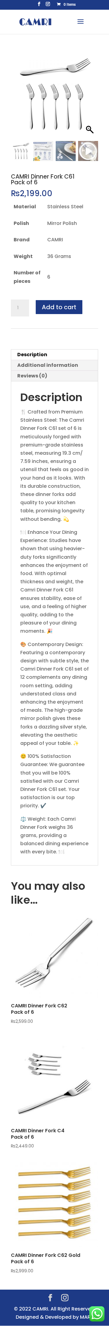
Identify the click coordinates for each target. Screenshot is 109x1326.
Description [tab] (32, 354)
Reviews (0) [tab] (32, 375)
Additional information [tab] (47, 365)
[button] (90, 97)
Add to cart (59, 307)
